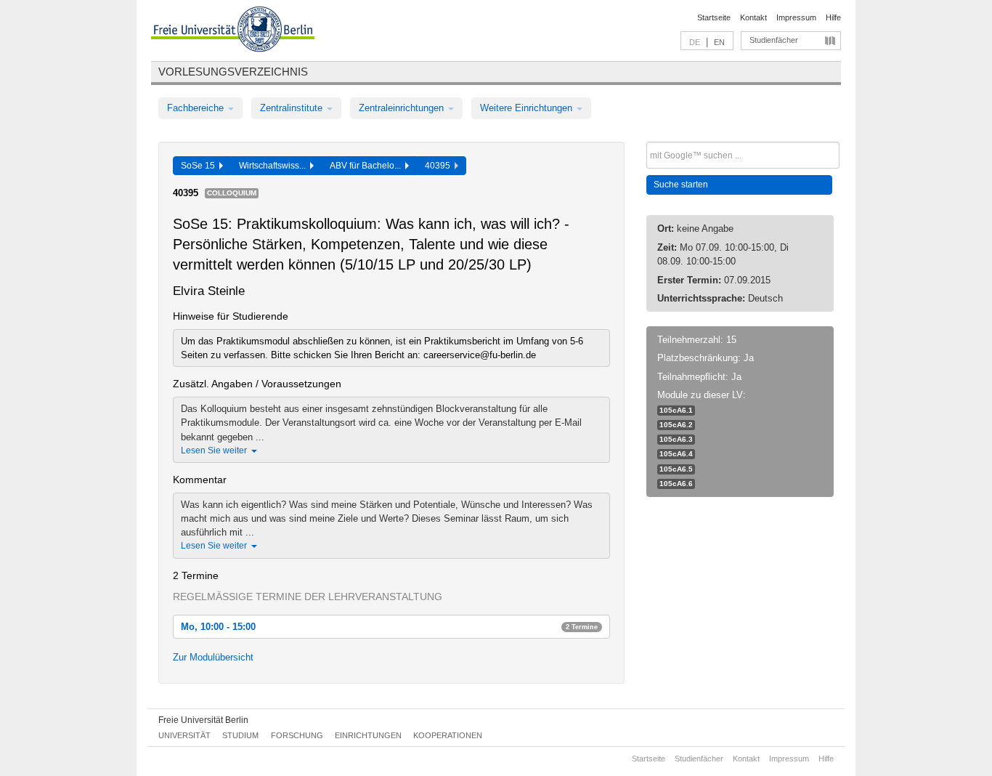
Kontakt (753, 17)
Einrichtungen (368, 735)
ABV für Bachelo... (367, 165)
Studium (240, 735)
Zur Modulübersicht (213, 657)
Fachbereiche (197, 107)
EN (719, 42)
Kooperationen (447, 735)
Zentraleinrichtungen (403, 107)
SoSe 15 (200, 165)
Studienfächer (773, 40)
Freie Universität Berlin (203, 720)
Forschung (297, 735)
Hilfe (833, 17)
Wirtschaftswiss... (274, 165)
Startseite (714, 17)
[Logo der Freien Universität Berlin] (232, 31)
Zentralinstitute (292, 107)
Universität (184, 735)
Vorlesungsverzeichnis (233, 71)
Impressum (796, 17)
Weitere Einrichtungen (527, 107)
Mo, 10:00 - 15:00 (389, 626)
